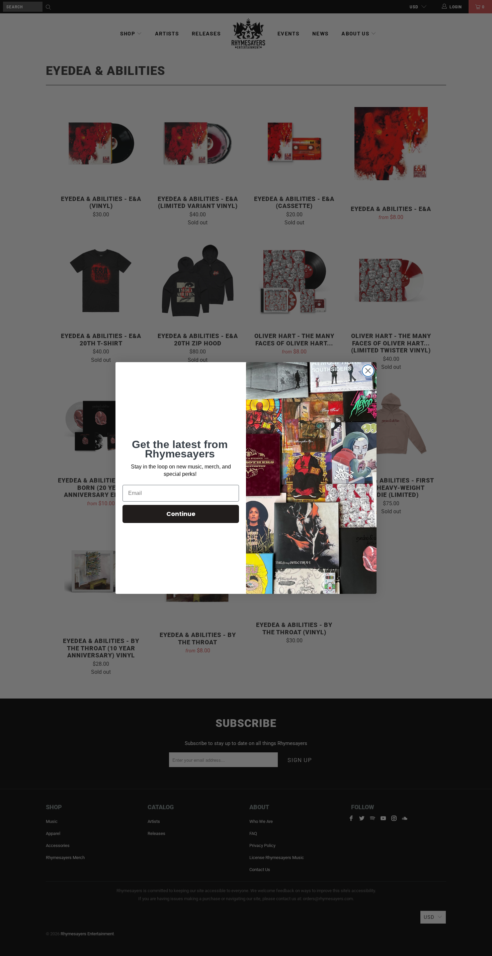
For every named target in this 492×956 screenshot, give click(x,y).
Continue (180, 514)
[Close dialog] (368, 371)
